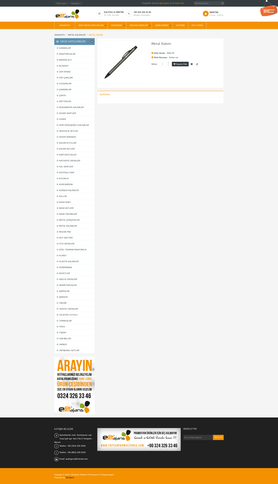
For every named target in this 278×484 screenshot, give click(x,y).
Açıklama (105, 94)
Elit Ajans (70, 477)
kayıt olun (179, 3)
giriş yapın (164, 3)
